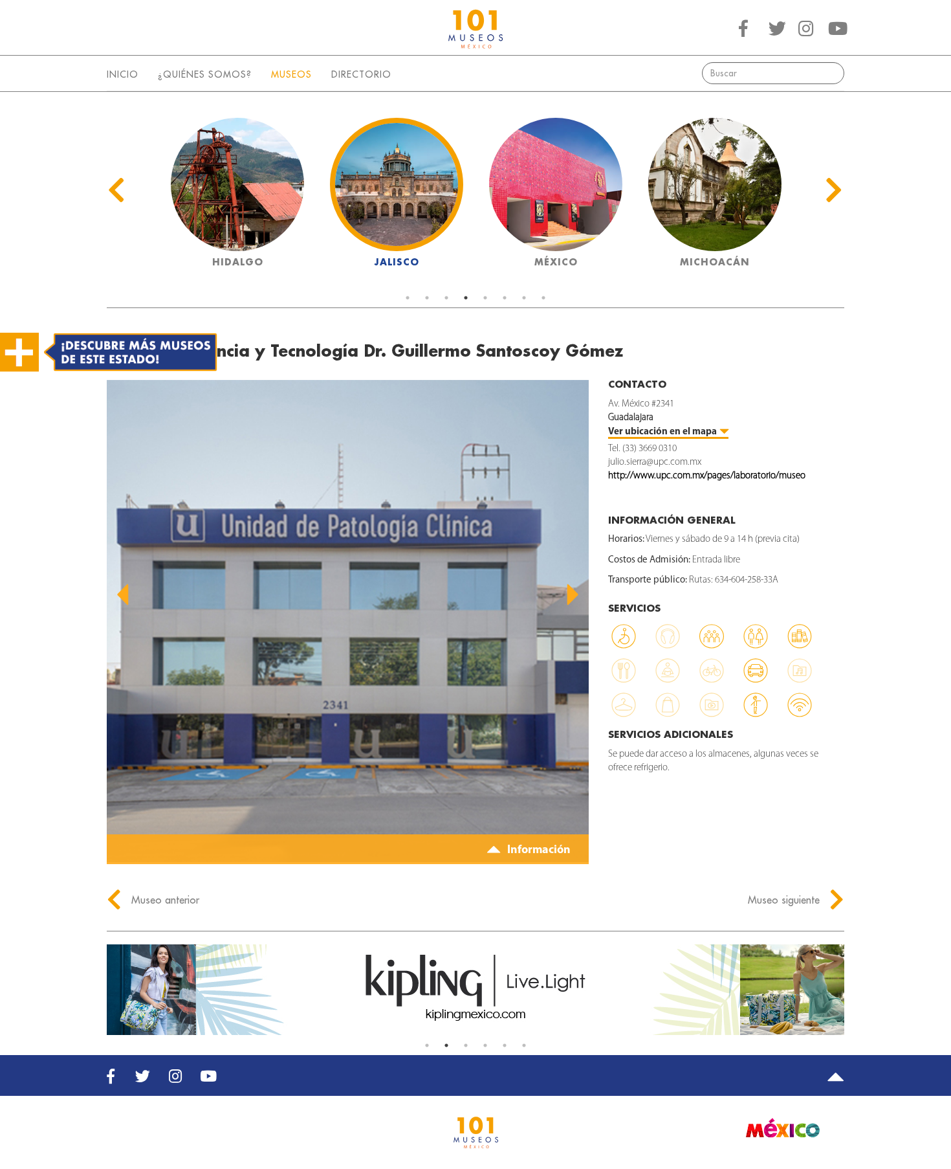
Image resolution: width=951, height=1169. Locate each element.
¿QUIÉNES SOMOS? (205, 74)
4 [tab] (465, 297)
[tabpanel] (237, 196)
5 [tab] (485, 297)
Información (538, 850)
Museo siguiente (785, 899)
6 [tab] (504, 297)
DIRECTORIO (361, 74)
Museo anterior (163, 899)
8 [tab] (543, 297)
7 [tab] (524, 297)
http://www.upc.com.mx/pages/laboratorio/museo (706, 476)
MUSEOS (291, 74)
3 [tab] (446, 297)
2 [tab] (427, 297)
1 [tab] (407, 297)
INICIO (122, 74)
